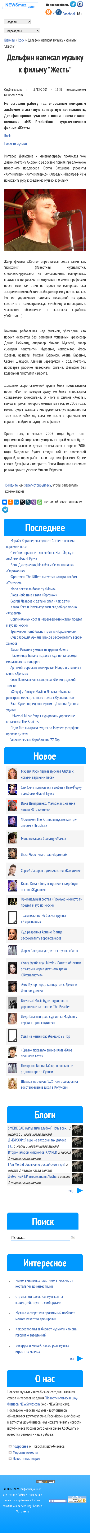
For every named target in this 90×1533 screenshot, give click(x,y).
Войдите (11, 485)
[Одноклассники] (10, 502)
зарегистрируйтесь (37, 485)
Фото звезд (22, 1511)
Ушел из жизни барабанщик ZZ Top (35, 739)
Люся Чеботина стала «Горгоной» (33, 594)
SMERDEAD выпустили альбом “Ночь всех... (38, 1128)
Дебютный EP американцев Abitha (32, 1176)
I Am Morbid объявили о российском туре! (36, 1164)
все (72, 1358)
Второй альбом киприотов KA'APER (32, 1152)
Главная (9, 40)
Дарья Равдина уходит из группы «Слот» (39, 649)
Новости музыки (15, 143)
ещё (71, 1190)
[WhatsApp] (39, 502)
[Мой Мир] (16, 502)
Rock (21, 40)
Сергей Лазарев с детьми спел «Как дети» (40, 601)
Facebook (69, 13)
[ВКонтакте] (4, 502)
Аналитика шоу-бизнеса (27, 1506)
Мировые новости (25, 1452)
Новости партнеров (26, 1458)
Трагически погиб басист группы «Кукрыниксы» (43, 631)
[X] (22, 502)
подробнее (20, 1446)
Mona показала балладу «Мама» (32, 588)
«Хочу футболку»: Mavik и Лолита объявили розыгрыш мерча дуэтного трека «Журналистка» (51, 968)
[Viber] (33, 502)
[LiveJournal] (28, 502)
